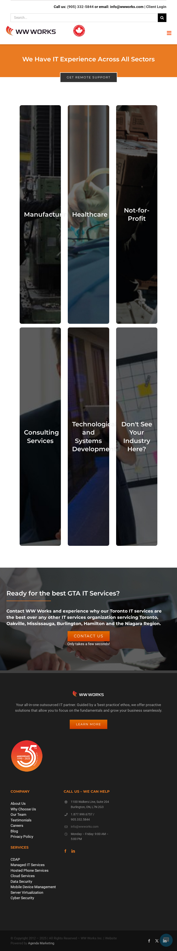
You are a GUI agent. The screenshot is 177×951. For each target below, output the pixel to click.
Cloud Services (23, 876)
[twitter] (157, 941)
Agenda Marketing (41, 943)
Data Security (21, 881)
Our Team (18, 814)
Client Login (156, 7)
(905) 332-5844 (80, 7)
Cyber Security (22, 898)
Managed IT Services (28, 865)
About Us (18, 803)
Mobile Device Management (33, 887)
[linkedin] (73, 851)
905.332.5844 (80, 819)
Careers (17, 825)
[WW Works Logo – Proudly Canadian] (45, 25)
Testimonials (21, 820)
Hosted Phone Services (30, 870)
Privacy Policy (22, 836)
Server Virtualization (27, 892)
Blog (14, 831)
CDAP (15, 859)
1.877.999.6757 (81, 814)
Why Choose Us (23, 809)
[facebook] (65, 851)
